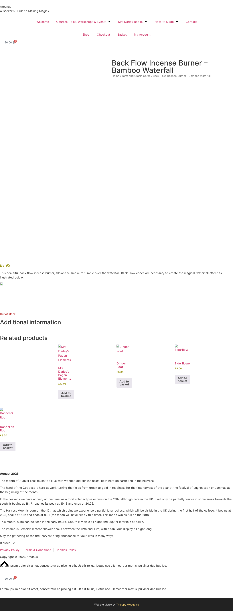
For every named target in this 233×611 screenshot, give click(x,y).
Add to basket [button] (66, 394)
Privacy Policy (9, 550)
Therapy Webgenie (127, 604)
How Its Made (164, 22)
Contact (191, 22)
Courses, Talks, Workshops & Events (81, 22)
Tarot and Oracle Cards (136, 76)
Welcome (42, 22)
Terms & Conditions (37, 550)
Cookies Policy (66, 550)
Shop (86, 34)
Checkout (103, 34)
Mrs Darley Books (130, 22)
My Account (142, 34)
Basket (122, 34)
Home (115, 76)
